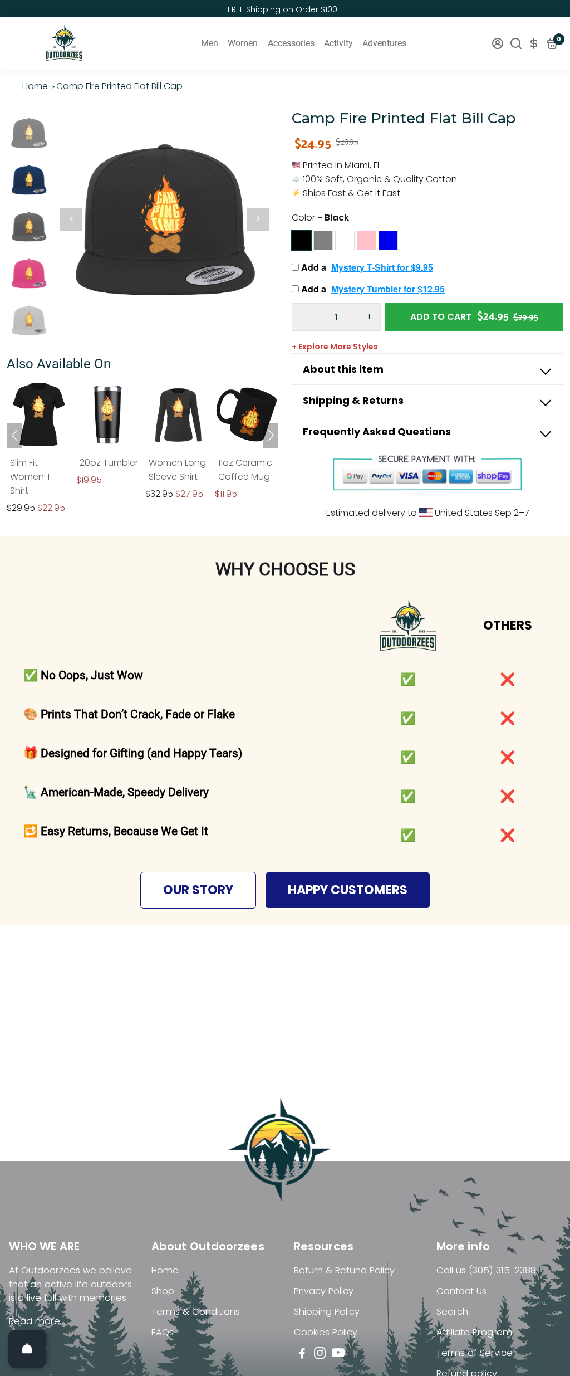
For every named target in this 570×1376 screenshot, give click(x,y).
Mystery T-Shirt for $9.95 (382, 267)
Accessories (291, 43)
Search (452, 1311)
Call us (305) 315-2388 (486, 1270)
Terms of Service (474, 1352)
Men (209, 43)
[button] (270, 435)
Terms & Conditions (195, 1311)
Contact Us (461, 1291)
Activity (338, 43)
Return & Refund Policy (344, 1270)
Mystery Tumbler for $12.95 (388, 288)
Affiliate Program (474, 1332)
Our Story (198, 890)
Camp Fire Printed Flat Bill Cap (119, 86)
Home (35, 86)
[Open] (27, 1349)
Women (243, 43)
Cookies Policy (325, 1332)
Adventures (384, 43)
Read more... (37, 1321)
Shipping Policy (327, 1311)
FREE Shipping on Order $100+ (285, 9)
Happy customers (347, 890)
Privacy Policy (323, 1291)
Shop (162, 1291)
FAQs (162, 1332)
